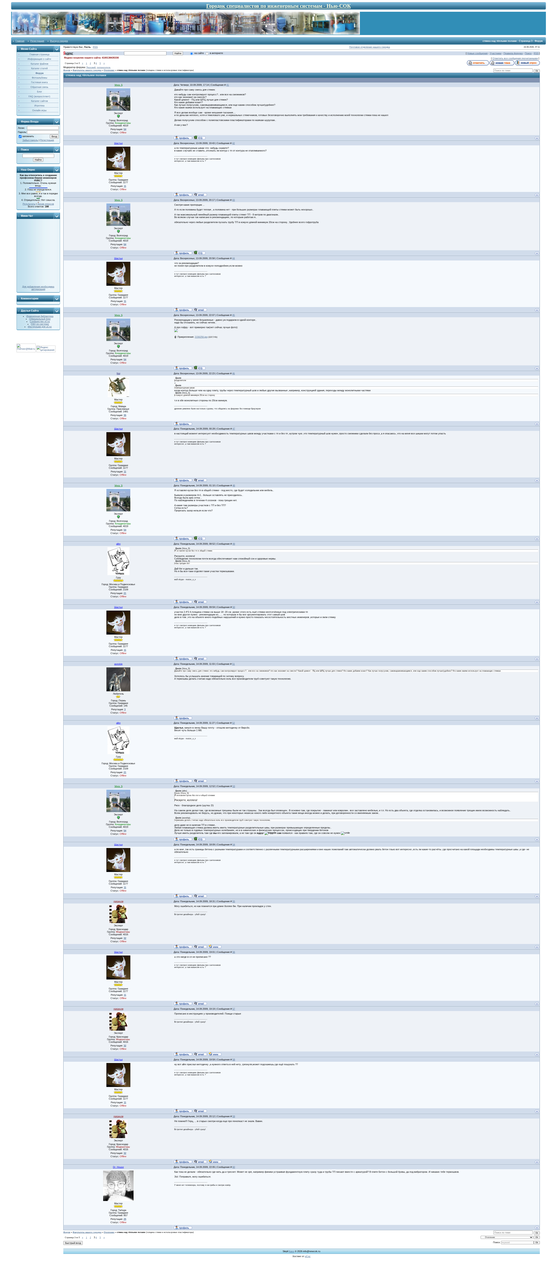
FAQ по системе (40, 324)
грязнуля (118, 901)
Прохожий (91, 67)
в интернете (216, 53)
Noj (118, 373)
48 (233, 485)
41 (227, 85)
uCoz (307, 1256)
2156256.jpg (201, 337)
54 (233, 844)
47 (233, 428)
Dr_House (118, 1167)
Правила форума (513, 53)
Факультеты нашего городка (87, 70)
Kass (291, 1251)
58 (233, 1059)
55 (233, 901)
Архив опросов (45, 204)
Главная (19, 41)
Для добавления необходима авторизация (38, 288)
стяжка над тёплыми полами (131, 70)
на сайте (199, 53)
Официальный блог (40, 318)
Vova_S (118, 85)
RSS (95, 47)
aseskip (118, 664)
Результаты (29, 204)
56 (233, 952)
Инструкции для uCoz (40, 326)
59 (233, 1116)
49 (233, 543)
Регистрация (37, 41)
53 (233, 786)
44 (233, 258)
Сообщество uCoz (40, 321)
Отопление (109, 70)
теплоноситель (104, 67)
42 (233, 143)
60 (233, 1167)
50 (233, 607)
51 (233, 664)
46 (233, 373)
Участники (495, 53)
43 (233, 200)
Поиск (528, 53)
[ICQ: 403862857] (199, 137)
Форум (66, 70)
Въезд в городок (59, 41)
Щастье (118, 143)
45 (233, 315)
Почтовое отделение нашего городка (369, 47)
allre (118, 543)
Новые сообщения (477, 53)
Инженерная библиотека (39, 316)
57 (233, 1009)
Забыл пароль (30, 140)
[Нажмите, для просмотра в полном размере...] (176, 331)
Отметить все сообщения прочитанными (515, 58)
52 (233, 723)
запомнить (28, 136)
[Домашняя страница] (214, 946)
